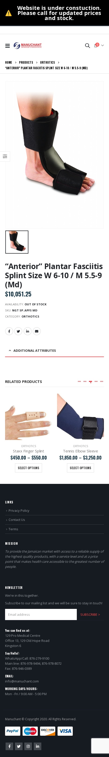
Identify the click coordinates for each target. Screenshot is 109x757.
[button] (79, 381)
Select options (28, 468)
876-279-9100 (39, 658)
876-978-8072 (52, 663)
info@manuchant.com (22, 681)
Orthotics (30, 316)
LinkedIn (28, 331)
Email (37, 331)
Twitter (18, 331)
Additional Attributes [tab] (34, 350)
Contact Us (17, 519)
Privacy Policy (19, 510)
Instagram (28, 746)
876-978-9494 (30, 663)
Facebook (9, 331)
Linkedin (37, 746)
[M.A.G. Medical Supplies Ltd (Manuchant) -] (28, 45)
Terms (13, 529)
